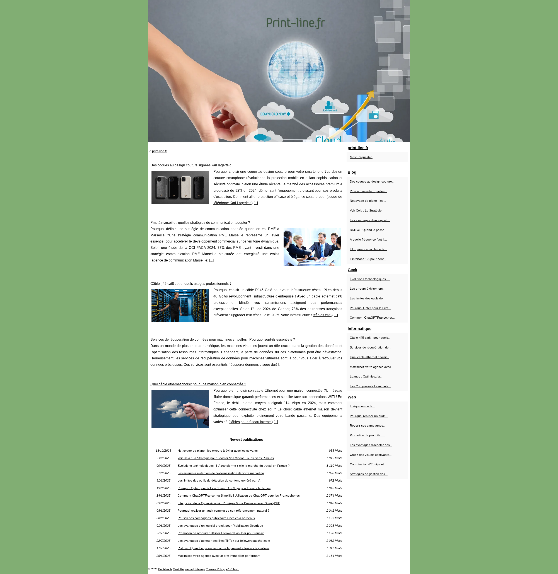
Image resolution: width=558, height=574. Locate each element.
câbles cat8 (323, 315)
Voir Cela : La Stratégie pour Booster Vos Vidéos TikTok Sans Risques (226, 458)
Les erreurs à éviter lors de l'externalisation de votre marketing (221, 473)
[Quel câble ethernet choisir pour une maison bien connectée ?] (180, 408)
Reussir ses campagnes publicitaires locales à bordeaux (216, 517)
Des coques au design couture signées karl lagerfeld (190, 165)
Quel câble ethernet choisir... (369, 357)
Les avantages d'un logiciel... (370, 220)
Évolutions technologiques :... (370, 279)
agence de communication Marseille (179, 260)
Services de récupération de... (370, 347)
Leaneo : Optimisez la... (366, 376)
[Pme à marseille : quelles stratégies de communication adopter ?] (312, 246)
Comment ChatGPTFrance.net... (372, 317)
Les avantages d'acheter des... (371, 445)
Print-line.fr (165, 569)
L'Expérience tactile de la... (368, 249)
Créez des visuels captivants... (371, 454)
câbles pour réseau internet (251, 422)
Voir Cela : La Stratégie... (367, 210)
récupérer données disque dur (253, 364)
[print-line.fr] (279, 71)
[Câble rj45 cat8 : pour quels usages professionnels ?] (180, 305)
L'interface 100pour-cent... (368, 259)
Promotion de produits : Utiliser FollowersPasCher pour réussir (221, 533)
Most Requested (361, 157)
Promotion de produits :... (367, 435)
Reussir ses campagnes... (368, 425)
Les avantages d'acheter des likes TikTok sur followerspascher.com (224, 540)
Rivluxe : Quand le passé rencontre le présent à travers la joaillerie (223, 548)
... (255, 203)
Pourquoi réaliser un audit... (369, 416)
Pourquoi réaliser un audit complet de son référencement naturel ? (223, 510)
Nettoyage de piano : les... (368, 200)
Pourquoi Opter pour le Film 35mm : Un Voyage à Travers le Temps (224, 488)
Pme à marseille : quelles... (368, 191)
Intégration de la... (362, 406)
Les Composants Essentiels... (370, 386)
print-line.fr (159, 151)
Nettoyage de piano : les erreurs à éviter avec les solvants (218, 450)
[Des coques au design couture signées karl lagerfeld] (180, 187)
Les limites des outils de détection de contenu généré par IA (219, 480)
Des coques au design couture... (372, 181)
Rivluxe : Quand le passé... (368, 230)
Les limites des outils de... (367, 298)
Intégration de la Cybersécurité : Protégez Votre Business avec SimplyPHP (229, 503)
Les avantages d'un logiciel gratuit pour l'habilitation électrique (220, 525)
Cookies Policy (215, 569)
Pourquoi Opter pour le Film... (370, 308)
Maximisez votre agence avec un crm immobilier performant (219, 555)
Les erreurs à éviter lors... (367, 288)
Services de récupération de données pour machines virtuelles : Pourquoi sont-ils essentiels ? (222, 339)
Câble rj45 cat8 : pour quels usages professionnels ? (190, 283)
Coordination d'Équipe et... (368, 464)
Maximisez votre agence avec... (371, 367)
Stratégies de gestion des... (369, 474)
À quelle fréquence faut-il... (368, 239)
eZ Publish (232, 569)
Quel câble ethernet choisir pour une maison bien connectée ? (198, 384)
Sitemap (199, 569)
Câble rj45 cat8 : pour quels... (370, 337)
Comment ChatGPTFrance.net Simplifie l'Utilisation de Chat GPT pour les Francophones (239, 495)
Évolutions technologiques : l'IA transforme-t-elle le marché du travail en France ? (234, 465)
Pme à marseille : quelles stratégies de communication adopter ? (200, 222)
